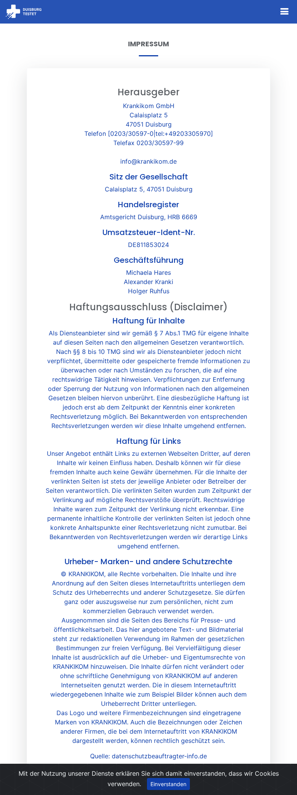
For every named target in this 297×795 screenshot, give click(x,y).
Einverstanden (168, 784)
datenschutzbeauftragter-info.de (159, 756)
